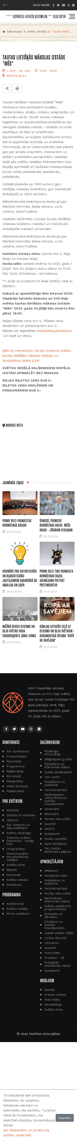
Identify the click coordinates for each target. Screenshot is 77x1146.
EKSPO (49, 829)
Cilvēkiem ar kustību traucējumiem (54, 925)
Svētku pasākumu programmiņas (57, 908)
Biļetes (12, 870)
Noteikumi (14, 884)
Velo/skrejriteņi (55, 790)
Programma (16, 766)
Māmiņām (51, 814)
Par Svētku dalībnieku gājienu (57, 850)
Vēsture (12, 820)
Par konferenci (18, 751)
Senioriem (51, 809)
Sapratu (64, 1118)
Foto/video (52, 953)
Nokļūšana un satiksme (54, 783)
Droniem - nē (54, 957)
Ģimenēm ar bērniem (53, 915)
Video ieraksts (17, 786)
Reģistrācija (15, 771)
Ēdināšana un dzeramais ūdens (57, 766)
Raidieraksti (15, 791)
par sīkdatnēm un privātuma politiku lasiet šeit (26, 1132)
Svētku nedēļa (37, 31)
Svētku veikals (17, 879)
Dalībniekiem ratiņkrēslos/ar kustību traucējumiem (55, 799)
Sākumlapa (14, 31)
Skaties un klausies (21, 815)
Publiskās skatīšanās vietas (57, 964)
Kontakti (13, 810)
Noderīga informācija (52, 753)
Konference (15, 903)
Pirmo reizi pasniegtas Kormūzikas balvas (16, 522)
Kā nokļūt (14, 776)
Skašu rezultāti (55, 838)
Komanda (14, 874)
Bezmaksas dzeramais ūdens (57, 900)
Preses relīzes (55, 994)
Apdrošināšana (55, 843)
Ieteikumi (51, 870)
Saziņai (49, 989)
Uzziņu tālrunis (55, 938)
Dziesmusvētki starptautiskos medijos (17, 857)
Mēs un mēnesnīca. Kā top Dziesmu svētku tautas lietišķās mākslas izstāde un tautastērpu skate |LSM (36, 355)
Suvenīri (50, 824)
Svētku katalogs (19, 833)
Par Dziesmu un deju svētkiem (18, 826)
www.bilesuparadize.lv (54, 331)
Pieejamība (15, 781)
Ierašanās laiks (55, 875)
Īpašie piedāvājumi (58, 772)
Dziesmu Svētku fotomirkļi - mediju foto (20, 841)
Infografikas (16, 849)
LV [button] (4, 5)
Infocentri (51, 943)
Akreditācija (53, 1004)
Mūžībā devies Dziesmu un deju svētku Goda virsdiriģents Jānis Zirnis (19, 631)
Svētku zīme (16, 865)
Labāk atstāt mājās (59, 933)
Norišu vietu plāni (57, 819)
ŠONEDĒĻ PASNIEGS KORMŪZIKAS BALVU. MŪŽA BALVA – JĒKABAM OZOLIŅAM (56, 525)
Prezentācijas (17, 756)
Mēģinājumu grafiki (58, 759)
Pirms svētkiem (18, 913)
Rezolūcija (14, 761)
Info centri (52, 777)
